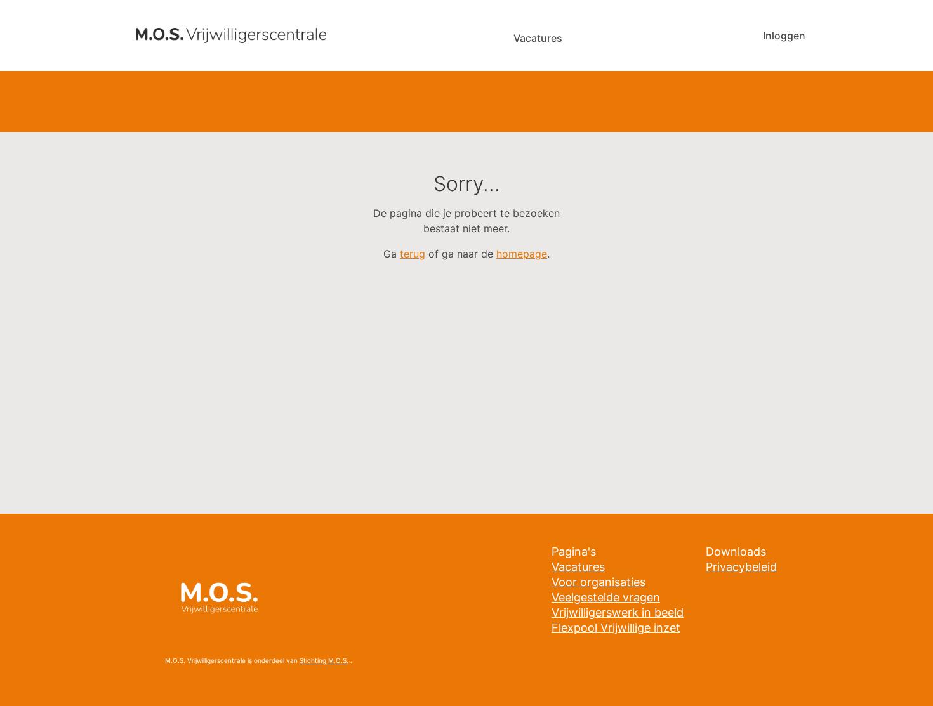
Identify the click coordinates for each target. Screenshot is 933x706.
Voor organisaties (598, 582)
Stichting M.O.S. (324, 660)
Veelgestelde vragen (606, 597)
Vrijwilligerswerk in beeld (618, 612)
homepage (521, 253)
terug (412, 253)
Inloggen (784, 35)
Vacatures (537, 38)
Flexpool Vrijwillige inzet (616, 627)
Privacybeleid (741, 566)
